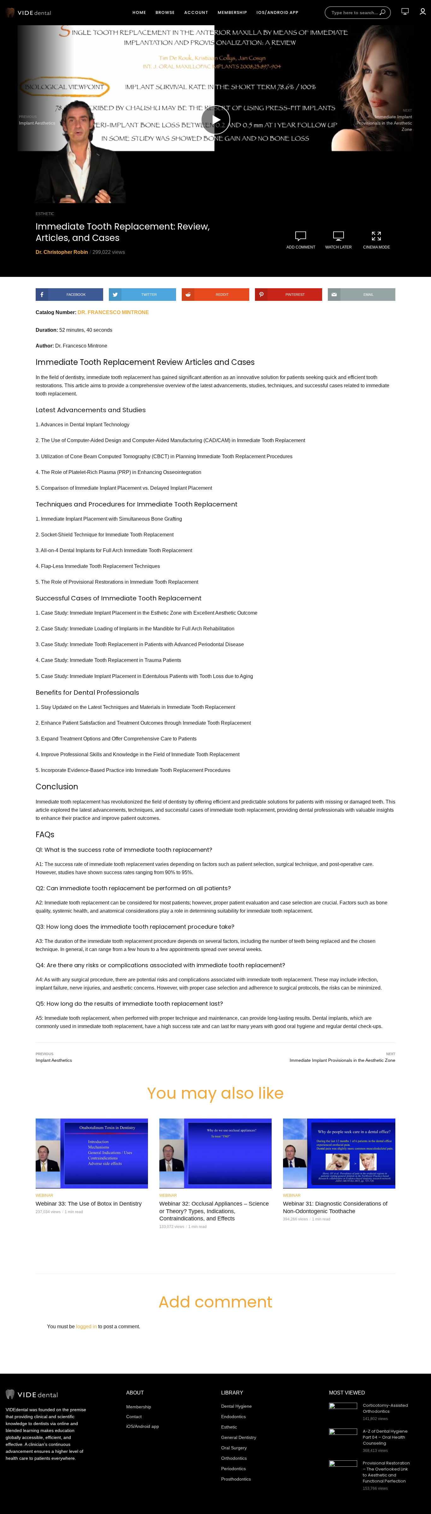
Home (139, 12)
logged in (86, 1326)
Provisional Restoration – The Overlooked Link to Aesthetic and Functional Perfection (386, 1472)
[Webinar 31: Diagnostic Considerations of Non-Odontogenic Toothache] (339, 1154)
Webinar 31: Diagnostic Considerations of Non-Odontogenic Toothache (335, 1207)
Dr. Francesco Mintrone (113, 312)
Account (196, 12)
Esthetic (45, 214)
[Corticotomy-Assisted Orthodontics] (343, 1412)
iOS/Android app (277, 12)
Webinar (44, 1195)
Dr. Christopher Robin (62, 252)
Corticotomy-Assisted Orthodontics (385, 1408)
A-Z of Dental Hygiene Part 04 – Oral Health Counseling (385, 1437)
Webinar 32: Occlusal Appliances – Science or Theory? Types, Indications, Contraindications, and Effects (214, 1211)
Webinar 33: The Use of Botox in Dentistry (89, 1204)
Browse (165, 12)
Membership (232, 12)
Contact (134, 1416)
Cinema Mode (376, 247)
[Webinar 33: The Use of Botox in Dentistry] (92, 1154)
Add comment (300, 247)
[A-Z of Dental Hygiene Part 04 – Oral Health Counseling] (343, 1438)
